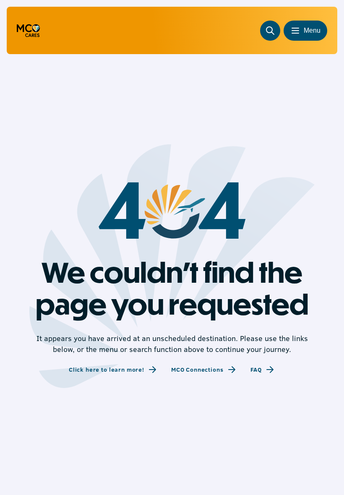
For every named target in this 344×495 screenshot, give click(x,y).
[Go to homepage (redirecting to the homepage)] (28, 30)
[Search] (270, 31)
